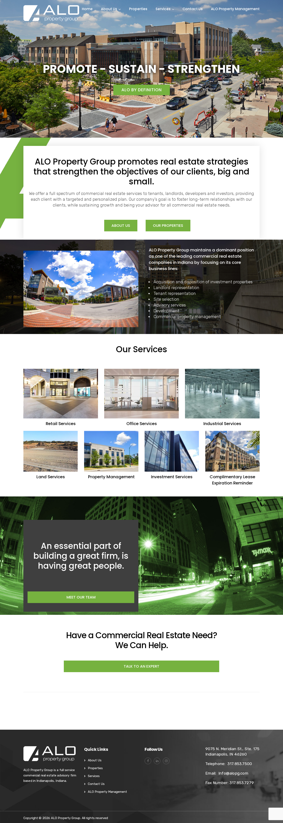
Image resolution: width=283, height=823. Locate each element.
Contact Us (193, 8)
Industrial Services (222, 424)
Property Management (111, 477)
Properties (138, 8)
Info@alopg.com (233, 773)
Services (163, 8)
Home (87, 8)
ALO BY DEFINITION (141, 90)
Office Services (141, 424)
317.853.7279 (242, 782)
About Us (109, 8)
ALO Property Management (235, 8)
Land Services (50, 477)
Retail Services (61, 424)
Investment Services (171, 477)
